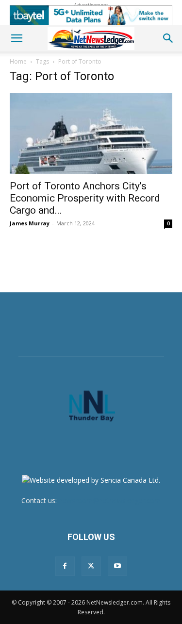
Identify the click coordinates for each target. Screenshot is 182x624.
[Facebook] (65, 566)
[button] (16, 38)
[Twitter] (91, 566)
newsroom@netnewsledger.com (110, 500)
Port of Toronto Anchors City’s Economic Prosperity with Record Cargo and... (85, 198)
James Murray (30, 223)
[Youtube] (117, 566)
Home (18, 61)
